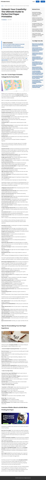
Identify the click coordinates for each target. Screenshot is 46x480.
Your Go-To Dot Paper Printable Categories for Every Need (13, 44)
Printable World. (5, 1)
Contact (42, 1)
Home (34, 1)
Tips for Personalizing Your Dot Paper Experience (12, 45)
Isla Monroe (4, 19)
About (38, 1)
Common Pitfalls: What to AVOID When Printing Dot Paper (13, 47)
